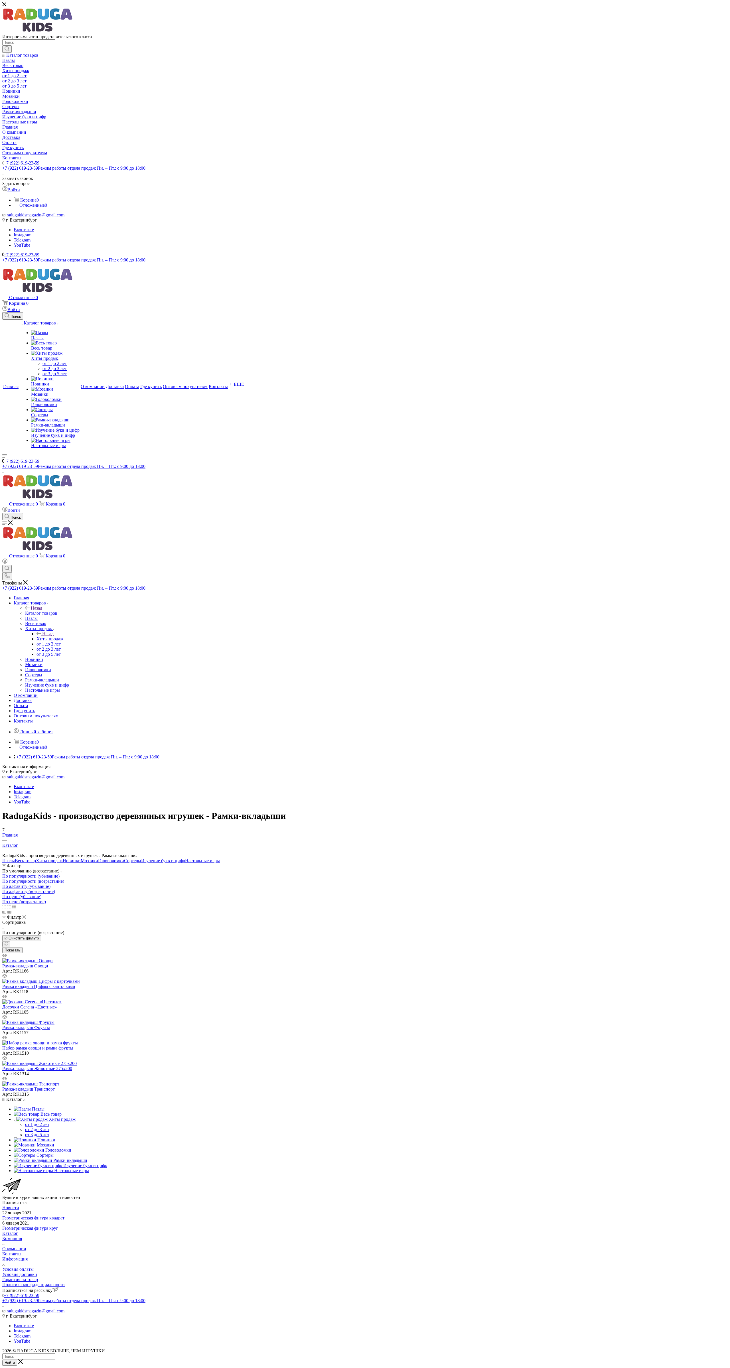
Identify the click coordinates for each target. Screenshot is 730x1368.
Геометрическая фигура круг (30, 1228)
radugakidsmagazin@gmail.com (35, 214)
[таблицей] (14, 906)
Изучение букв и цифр (163, 860)
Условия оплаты (18, 1269)
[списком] (9, 906)
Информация (15, 1259)
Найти (10, 1363)
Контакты (11, 1253)
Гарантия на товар (20, 1279)
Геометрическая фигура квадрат (33, 1217)
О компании (14, 1248)
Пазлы (8, 860)
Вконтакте (24, 229)
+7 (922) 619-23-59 (21, 163)
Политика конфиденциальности (33, 1284)
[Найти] (7, 49)
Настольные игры (202, 860)
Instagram (22, 234)
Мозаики (89, 860)
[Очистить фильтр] (6, 944)
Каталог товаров (41, 613)
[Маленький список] (4, 912)
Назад (36, 608)
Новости (10, 1207)
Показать (12, 950)
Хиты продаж (49, 638)
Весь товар (25, 860)
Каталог (10, 1233)
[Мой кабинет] (4, 562)
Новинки (72, 860)
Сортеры (132, 860)
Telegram (22, 240)
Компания (12, 1238)
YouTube (22, 245)
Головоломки (111, 860)
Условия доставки (19, 1274)
